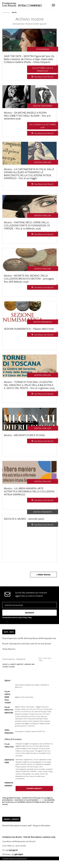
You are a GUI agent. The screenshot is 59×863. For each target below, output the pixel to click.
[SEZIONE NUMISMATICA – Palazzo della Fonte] (29, 312)
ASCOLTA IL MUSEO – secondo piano (24, 518)
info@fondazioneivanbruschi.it (14, 858)
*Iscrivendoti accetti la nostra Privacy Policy (17, 617)
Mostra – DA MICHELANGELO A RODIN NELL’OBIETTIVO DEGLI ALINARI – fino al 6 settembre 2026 (27, 115)
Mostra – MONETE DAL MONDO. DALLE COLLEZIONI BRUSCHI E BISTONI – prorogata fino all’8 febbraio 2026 (29, 278)
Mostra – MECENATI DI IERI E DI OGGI (24, 435)
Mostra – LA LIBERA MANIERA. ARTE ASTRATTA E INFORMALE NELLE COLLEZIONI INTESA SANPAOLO (29, 491)
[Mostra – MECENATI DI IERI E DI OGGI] (29, 419)
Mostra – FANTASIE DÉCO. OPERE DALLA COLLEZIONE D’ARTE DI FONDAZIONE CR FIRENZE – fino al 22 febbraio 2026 (27, 225)
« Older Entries (43, 574)
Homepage (6, 12)
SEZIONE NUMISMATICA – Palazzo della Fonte (29, 328)
